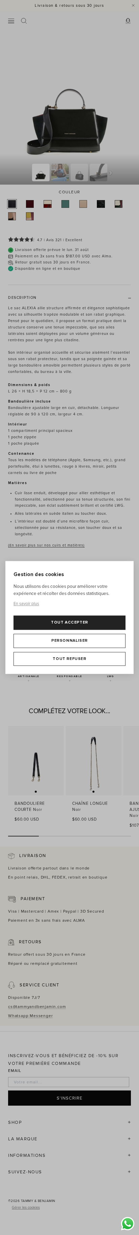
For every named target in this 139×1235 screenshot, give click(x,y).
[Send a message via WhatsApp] (128, 1224)
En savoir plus (26, 603)
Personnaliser (69, 640)
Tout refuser (69, 658)
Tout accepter (69, 622)
